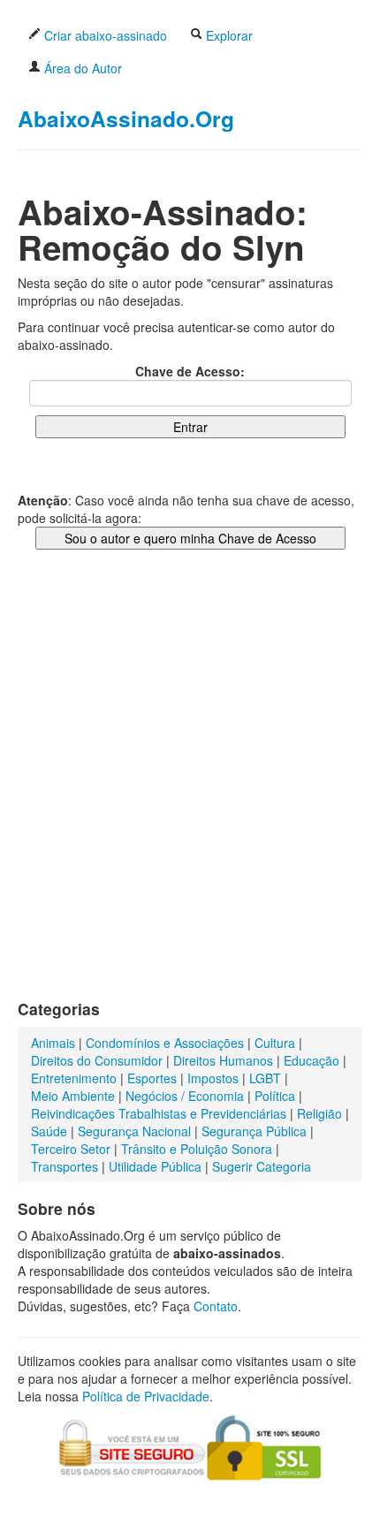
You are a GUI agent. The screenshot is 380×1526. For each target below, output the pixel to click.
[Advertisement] (190, 793)
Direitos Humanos (223, 1060)
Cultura (275, 1042)
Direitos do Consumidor (97, 1060)
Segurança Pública (254, 1131)
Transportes (64, 1166)
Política (275, 1096)
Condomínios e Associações (165, 1042)
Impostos (213, 1078)
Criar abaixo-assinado (104, 35)
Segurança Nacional (134, 1131)
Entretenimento (74, 1078)
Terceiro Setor (70, 1149)
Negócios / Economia (184, 1096)
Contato (216, 1306)
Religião (319, 1113)
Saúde (49, 1131)
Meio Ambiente (73, 1096)
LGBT (265, 1078)
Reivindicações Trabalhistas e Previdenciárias (158, 1113)
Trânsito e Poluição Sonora (196, 1149)
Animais (53, 1042)
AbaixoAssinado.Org (126, 118)
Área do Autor (81, 68)
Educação (311, 1060)
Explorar (227, 35)
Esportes (152, 1078)
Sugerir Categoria (261, 1166)
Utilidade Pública (155, 1166)
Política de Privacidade (145, 1396)
